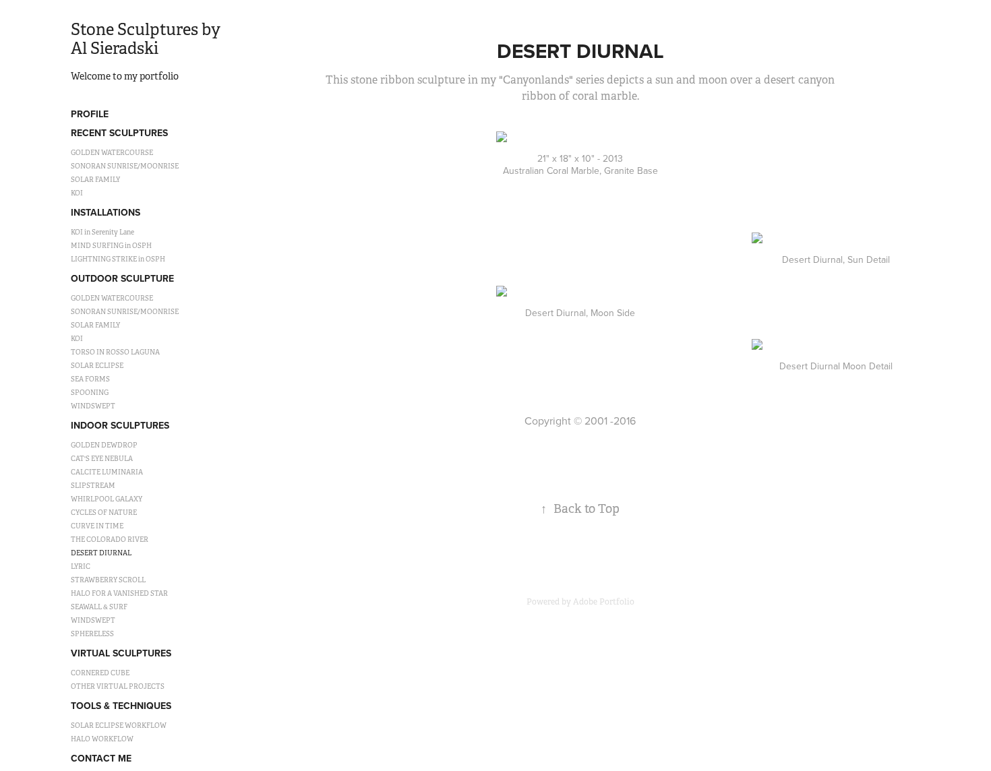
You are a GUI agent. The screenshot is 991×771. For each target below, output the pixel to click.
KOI (77, 193)
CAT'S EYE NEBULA (102, 458)
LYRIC (80, 566)
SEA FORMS (90, 379)
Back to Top (580, 508)
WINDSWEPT (93, 406)
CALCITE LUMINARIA (107, 472)
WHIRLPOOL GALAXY (106, 499)
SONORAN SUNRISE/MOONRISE (125, 166)
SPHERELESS (92, 633)
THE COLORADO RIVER (109, 539)
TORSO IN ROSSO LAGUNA (115, 352)
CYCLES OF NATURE (104, 512)
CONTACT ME (101, 758)
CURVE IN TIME (97, 526)
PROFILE (90, 114)
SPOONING (90, 392)
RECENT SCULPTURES (119, 133)
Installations (105, 212)
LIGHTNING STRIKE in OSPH (118, 259)
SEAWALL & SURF (99, 607)
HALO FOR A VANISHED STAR (119, 593)
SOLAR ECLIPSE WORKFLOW (119, 725)
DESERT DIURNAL (101, 553)
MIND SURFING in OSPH (111, 245)
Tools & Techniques (121, 705)
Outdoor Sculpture (122, 278)
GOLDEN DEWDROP (104, 445)
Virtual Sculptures (121, 653)
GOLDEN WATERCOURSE (112, 152)
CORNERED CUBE (100, 673)
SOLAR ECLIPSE (97, 365)
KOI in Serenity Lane (102, 232)
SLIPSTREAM (93, 485)
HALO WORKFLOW (102, 739)
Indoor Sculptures (120, 425)
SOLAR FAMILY (95, 179)
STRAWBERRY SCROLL (108, 580)
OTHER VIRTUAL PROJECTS (117, 686)
